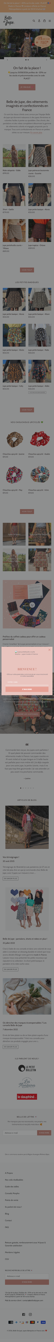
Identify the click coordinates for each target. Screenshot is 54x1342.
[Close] (49, 650)
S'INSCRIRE (27, 689)
